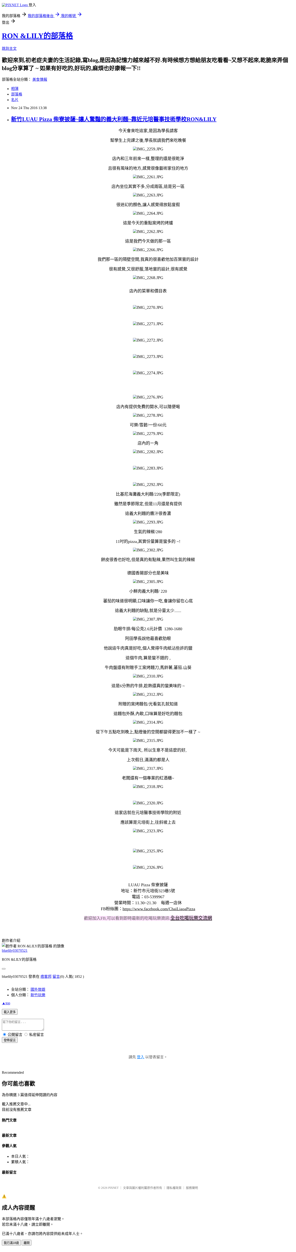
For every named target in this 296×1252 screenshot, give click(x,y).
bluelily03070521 (15, 950)
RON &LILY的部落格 (37, 36)
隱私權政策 (174, 1188)
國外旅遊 (38, 989)
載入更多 (10, 1012)
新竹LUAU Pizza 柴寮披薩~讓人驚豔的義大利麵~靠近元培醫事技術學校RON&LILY (113, 119)
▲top (6, 1003)
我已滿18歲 (11, 1243)
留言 (56, 976)
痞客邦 (46, 976)
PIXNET (113, 1188)
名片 (14, 100)
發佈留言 (10, 1040)
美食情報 (39, 79)
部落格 (16, 94)
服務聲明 (192, 1188)
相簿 (14, 89)
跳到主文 (9, 49)
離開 (27, 1243)
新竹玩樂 (38, 995)
